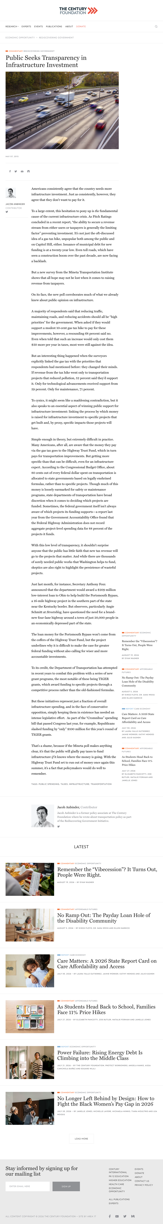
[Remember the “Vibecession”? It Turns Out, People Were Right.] (30, 879)
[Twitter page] (125, 1216)
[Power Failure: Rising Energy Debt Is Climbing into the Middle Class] (30, 1062)
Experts (26, 26)
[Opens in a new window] (7, 211)
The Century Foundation (90, 1066)
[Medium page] (133, 1216)
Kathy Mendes (146, 734)
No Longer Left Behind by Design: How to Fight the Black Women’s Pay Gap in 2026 (105, 1101)
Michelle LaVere (102, 1111)
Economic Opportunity (20, 37)
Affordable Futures (86, 909)
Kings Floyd (131, 695)
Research (12, 26)
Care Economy (142, 709)
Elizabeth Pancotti (135, 774)
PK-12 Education (119, 1176)
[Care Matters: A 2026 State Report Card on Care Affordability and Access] (30, 970)
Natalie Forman (139, 777)
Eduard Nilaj (88, 1069)
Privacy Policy (144, 1185)
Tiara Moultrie (139, 1111)
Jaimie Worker (130, 734)
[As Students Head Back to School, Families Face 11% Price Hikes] (30, 1016)
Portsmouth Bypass (104, 595)
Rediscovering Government (56, 37)
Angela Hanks (136, 1066)
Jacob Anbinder (15, 204)
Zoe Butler (105, 1020)
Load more (81, 1139)
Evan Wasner (132, 658)
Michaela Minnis (121, 1111)
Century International (118, 1171)
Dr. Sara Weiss (147, 695)
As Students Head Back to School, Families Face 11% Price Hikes (137, 761)
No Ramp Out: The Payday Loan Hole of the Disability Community (138, 681)
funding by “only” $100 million (64, 729)
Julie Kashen (134, 738)
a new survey (46, 272)
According (49, 467)
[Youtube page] (117, 1216)
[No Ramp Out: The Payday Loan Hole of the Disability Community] (30, 925)
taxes (64, 784)
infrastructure (79, 784)
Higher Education (120, 1180)
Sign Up (66, 1186)
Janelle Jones (129, 780)
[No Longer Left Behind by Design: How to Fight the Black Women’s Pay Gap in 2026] (30, 1108)
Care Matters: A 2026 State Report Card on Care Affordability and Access (138, 718)
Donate (81, 26)
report (102, 512)
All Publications (119, 1199)
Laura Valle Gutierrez (137, 731)
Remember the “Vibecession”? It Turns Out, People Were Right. (139, 645)
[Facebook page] (110, 1216)
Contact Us (142, 1181)
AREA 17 (91, 1216)
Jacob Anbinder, (77, 807)
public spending (49, 784)
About (69, 26)
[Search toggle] (156, 26)
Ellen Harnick (134, 698)
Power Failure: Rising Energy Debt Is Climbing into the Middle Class (99, 1055)
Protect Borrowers (116, 1066)
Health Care (116, 1184)
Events (38, 26)
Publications (54, 26)
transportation (101, 784)
